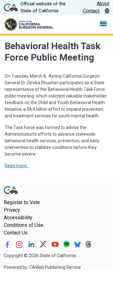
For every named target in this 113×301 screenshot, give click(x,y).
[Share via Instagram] (19, 244)
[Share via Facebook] (7, 244)
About (103, 3)
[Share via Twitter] (43, 244)
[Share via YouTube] (55, 244)
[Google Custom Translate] (107, 11)
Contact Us (16, 233)
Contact (91, 11)
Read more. (17, 165)
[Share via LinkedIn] (31, 244)
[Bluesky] (77, 244)
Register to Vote (22, 202)
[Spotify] (66, 244)
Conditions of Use (23, 225)
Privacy (12, 210)
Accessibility (18, 218)
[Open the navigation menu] (103, 24)
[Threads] (88, 244)
